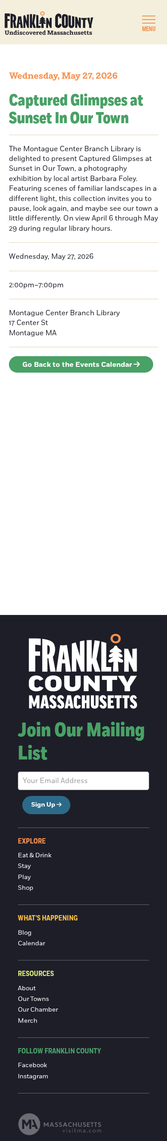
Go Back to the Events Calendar (77, 365)
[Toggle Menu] (149, 20)
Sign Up (43, 804)
